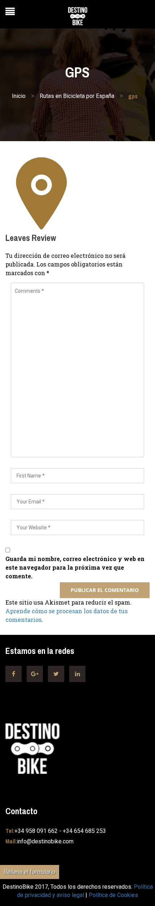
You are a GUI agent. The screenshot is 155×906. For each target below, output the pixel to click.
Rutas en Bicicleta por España (77, 96)
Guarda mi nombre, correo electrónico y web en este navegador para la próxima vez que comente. (75, 567)
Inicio (19, 96)
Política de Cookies (113, 895)
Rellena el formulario (30, 872)
